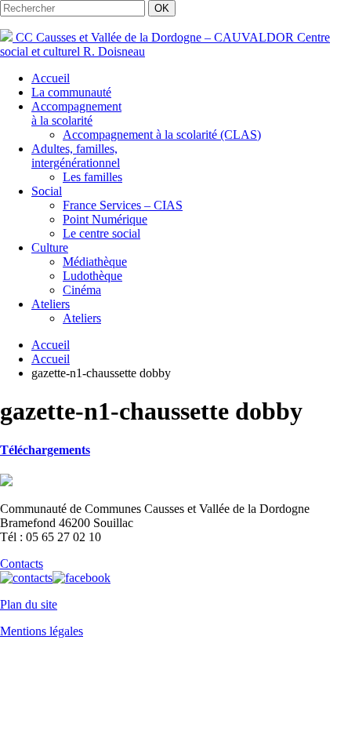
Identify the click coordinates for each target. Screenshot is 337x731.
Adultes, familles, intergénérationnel (75, 155)
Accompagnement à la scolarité (76, 113)
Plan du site (28, 604)
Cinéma (82, 289)
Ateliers (50, 304)
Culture (49, 247)
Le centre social (101, 233)
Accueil (50, 78)
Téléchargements (45, 449)
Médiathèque (95, 261)
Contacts (21, 563)
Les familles (92, 177)
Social (46, 191)
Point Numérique (105, 219)
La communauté (71, 92)
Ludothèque (92, 275)
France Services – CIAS (123, 205)
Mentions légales (41, 631)
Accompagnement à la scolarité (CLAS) (162, 134)
